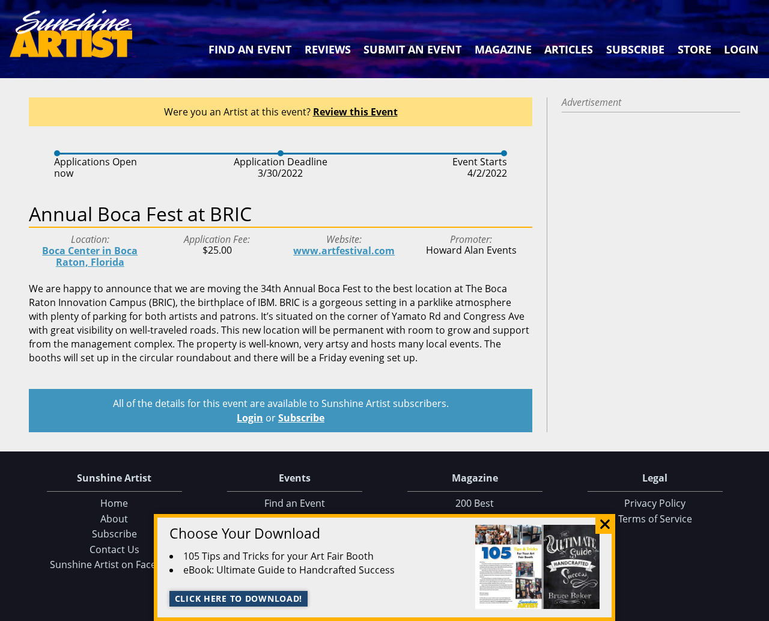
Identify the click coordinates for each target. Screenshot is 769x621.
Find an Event (249, 49)
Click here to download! (239, 598)
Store (694, 49)
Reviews (328, 49)
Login (741, 49)
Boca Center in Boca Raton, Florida (90, 256)
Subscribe (635, 49)
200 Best (474, 503)
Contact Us (114, 549)
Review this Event (355, 111)
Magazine (503, 49)
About (114, 518)
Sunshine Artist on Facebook (114, 564)
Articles (568, 49)
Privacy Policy (654, 503)
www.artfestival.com (344, 250)
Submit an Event (412, 49)
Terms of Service (655, 518)
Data (755, 609)
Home (114, 503)
